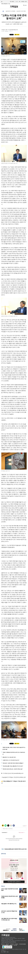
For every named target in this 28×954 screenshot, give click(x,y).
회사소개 (3, 944)
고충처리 (11, 945)
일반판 (17, 1)
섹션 (1, 1)
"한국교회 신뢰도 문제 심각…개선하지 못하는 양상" (12, 769)
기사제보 (16, 944)
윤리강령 (15, 945)
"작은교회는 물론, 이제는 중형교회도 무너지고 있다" (12, 766)
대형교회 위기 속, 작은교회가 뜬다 (9, 757)
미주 (19, 1)
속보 (3, 849)
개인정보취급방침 (22, 944)
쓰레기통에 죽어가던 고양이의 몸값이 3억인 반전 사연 (9, 919)
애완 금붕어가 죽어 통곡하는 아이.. (9, 903)
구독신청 (22, 1)
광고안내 (7, 944)
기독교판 (12, 1)
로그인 (26, 1)
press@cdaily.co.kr (14, 29)
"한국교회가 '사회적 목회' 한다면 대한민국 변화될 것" (13, 763)
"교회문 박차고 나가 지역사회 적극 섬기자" (10, 760)
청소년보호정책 (5, 945)
